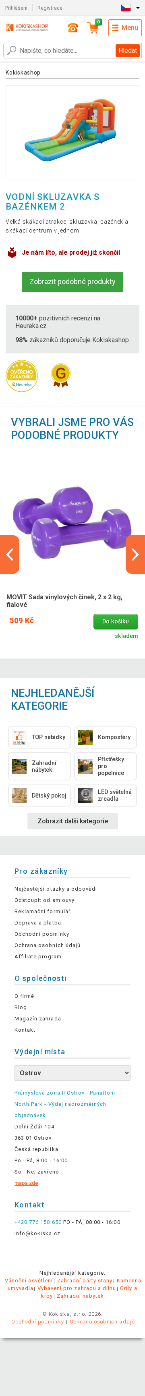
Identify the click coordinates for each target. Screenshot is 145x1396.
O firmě (24, 996)
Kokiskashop (23, 72)
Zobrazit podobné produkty (72, 281)
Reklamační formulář (42, 911)
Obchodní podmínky (41, 934)
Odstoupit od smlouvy (44, 900)
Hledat (127, 50)
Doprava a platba (37, 923)
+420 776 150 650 (38, 1222)
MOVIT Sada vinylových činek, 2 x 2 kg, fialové (64, 601)
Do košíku (115, 621)
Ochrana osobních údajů (47, 945)
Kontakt (24, 1030)
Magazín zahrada (37, 1019)
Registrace (49, 8)
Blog (20, 1007)
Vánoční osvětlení (29, 1281)
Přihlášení (16, 8)
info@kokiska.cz (37, 1233)
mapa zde (26, 1183)
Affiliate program (38, 957)
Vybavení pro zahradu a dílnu (76, 1288)
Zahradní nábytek (80, 1296)
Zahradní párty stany (85, 1281)
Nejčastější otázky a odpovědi (55, 889)
